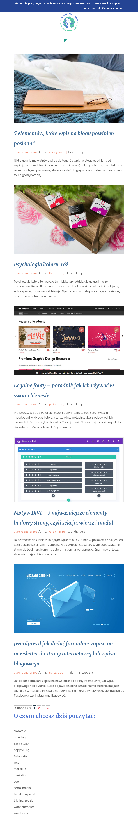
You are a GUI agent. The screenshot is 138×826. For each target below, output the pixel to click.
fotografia (20, 756)
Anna (42, 152)
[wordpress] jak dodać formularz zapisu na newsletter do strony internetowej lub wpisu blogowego (64, 653)
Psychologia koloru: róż (41, 264)
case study (21, 743)
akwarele (20, 731)
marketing (20, 775)
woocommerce (24, 807)
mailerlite (20, 769)
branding (75, 152)
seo (16, 781)
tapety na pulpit (24, 794)
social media (22, 788)
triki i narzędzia (80, 672)
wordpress (77, 531)
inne (16, 762)
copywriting (21, 750)
